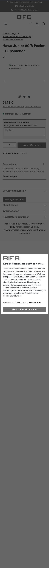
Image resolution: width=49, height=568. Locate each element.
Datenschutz (8, 302)
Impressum (21, 302)
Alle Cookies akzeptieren (24, 309)
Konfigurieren (35, 302)
